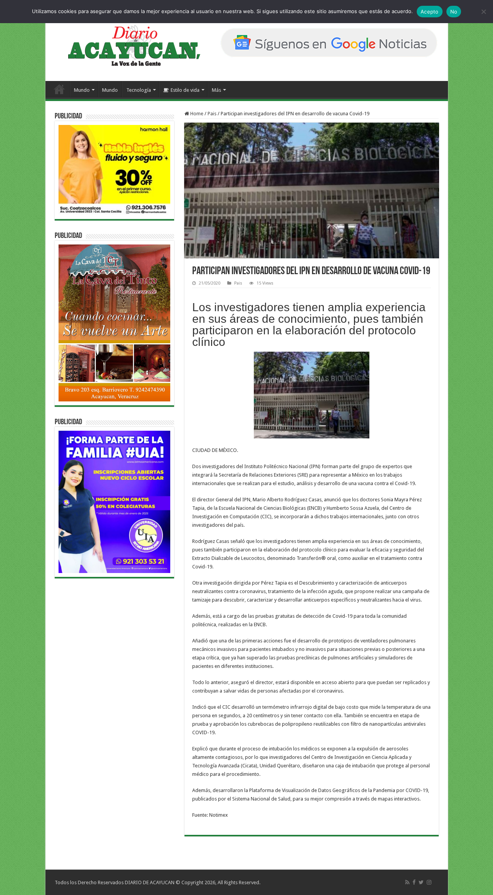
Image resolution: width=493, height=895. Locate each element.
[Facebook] (414, 882)
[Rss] (407, 882)
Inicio (59, 89)
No (454, 11)
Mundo (82, 90)
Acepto (430, 11)
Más (216, 90)
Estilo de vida (185, 90)
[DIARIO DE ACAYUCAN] (127, 45)
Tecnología (138, 90)
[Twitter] (421, 882)
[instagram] (429, 882)
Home (196, 113)
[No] (483, 11)
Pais (212, 113)
